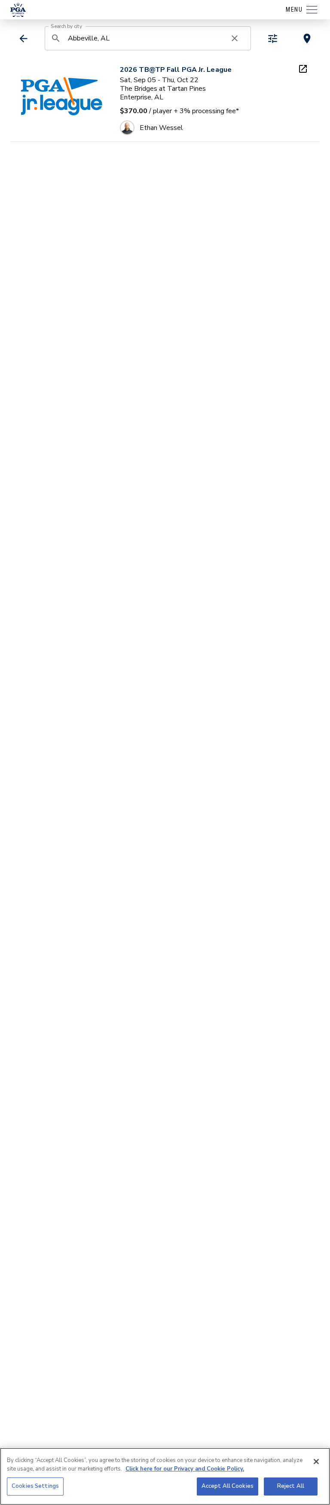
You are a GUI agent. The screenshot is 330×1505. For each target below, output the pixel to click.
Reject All (290, 1486)
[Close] (316, 1461)
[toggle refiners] (272, 38)
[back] (23, 38)
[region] (165, 1476)
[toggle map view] (307, 38)
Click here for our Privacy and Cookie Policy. (184, 1469)
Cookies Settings (35, 1486)
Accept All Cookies (228, 1486)
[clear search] (234, 38)
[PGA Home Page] (18, 10)
